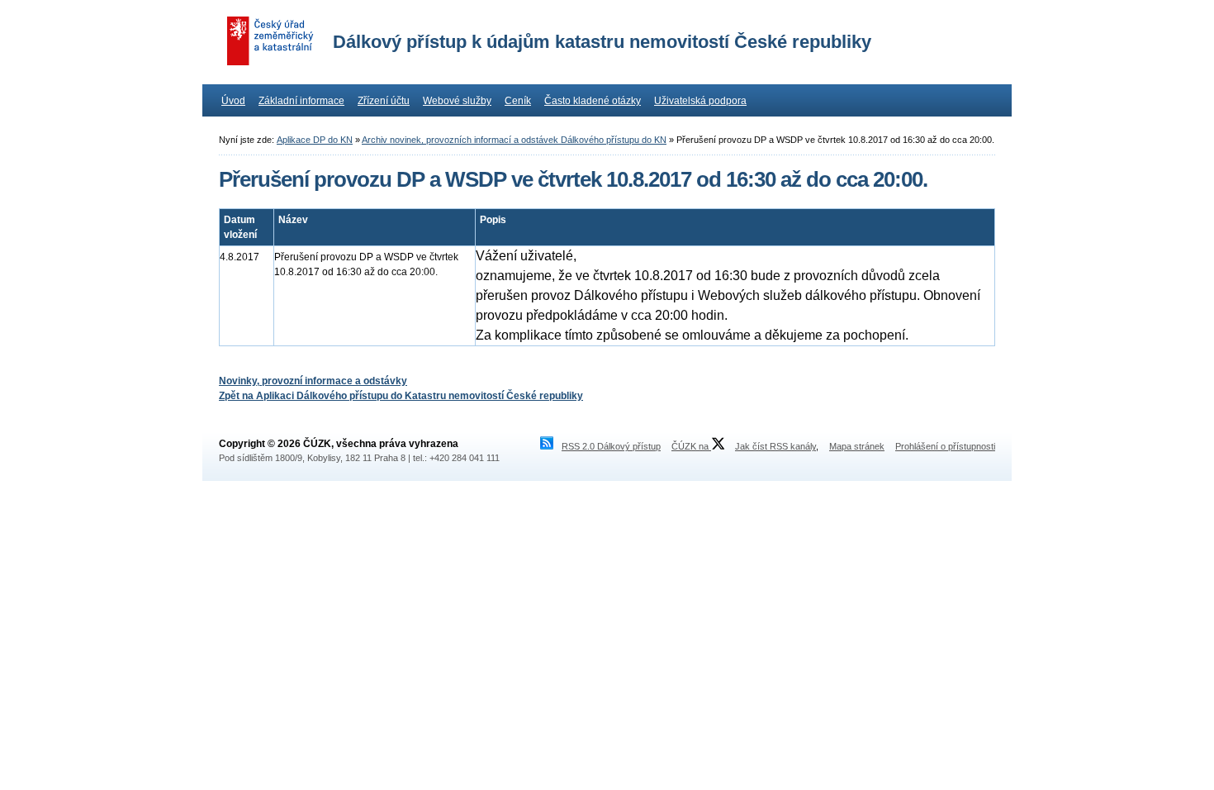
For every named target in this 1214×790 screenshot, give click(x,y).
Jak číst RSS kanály (775, 446)
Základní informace (301, 101)
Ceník (518, 101)
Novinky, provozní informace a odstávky (313, 381)
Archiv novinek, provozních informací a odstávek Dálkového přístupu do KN (514, 140)
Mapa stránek (856, 446)
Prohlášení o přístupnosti (945, 446)
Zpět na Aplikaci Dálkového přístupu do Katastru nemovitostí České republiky (401, 396)
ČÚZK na (691, 446)
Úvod (233, 101)
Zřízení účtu (384, 101)
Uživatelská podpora (700, 101)
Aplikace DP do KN (315, 140)
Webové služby (457, 101)
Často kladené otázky (592, 101)
